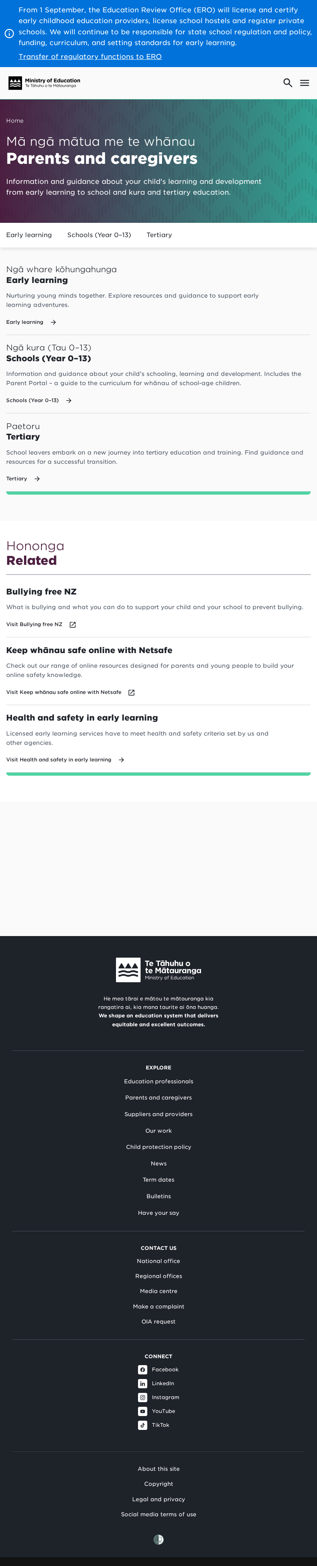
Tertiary (159, 235)
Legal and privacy (158, 1499)
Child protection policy (158, 1147)
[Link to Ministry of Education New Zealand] (158, 970)
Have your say (158, 1213)
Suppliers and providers (158, 1114)
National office (158, 1261)
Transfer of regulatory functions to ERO (90, 56)
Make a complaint (158, 1306)
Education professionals (158, 1081)
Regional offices (158, 1276)
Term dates (158, 1180)
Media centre (158, 1291)
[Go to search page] (288, 83)
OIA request (158, 1321)
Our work (158, 1131)
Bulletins (159, 1196)
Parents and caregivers (158, 1098)
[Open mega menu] (304, 83)
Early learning (29, 235)
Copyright (158, 1483)
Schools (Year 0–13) (99, 235)
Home (15, 120)
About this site (159, 1468)
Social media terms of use (158, 1514)
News (159, 1163)
